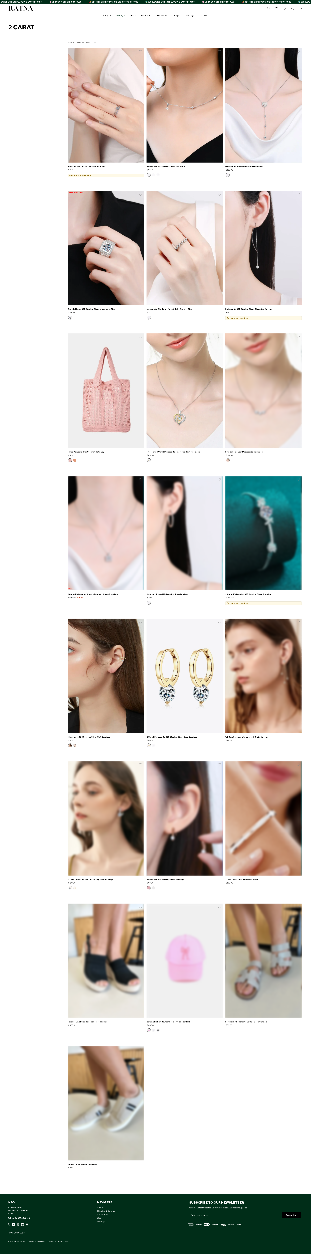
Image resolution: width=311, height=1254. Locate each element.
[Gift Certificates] (276, 8)
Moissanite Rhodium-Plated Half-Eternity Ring (169, 309)
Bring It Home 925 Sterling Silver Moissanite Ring (91, 309)
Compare (74, 181)
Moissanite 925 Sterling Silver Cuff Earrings (89, 737)
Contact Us (102, 1214)
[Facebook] (13, 1224)
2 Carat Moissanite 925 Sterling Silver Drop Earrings (172, 737)
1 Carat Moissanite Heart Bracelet (242, 879)
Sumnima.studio (63, 1241)
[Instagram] (22, 1224)
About (100, 1207)
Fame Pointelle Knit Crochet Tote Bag (86, 452)
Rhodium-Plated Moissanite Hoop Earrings (167, 594)
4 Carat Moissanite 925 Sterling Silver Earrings (90, 879)
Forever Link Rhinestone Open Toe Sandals (246, 1022)
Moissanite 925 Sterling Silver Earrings (165, 879)
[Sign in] (292, 8)
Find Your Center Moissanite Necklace (244, 452)
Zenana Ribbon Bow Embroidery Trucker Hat (168, 1022)
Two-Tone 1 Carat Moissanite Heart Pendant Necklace (173, 452)
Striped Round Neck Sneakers (82, 1164)
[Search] (268, 8)
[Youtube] (27, 1224)
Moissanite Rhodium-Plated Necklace (244, 166)
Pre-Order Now (76, 192)
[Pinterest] (18, 1224)
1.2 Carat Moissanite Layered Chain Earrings (246, 737)
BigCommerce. (42, 1241)
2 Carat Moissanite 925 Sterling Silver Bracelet (248, 594)
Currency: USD (16, 1233)
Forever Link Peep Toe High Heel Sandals (87, 1022)
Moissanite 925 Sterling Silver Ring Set (86, 166)
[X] (9, 1224)
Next (141, 103)
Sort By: (72, 42)
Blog (99, 1218)
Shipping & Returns (106, 1211)
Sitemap (101, 1221)
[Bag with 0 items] (300, 8)
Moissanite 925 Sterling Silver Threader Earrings (248, 309)
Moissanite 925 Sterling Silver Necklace (166, 166)
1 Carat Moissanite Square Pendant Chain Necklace (93, 594)
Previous (70, 103)
